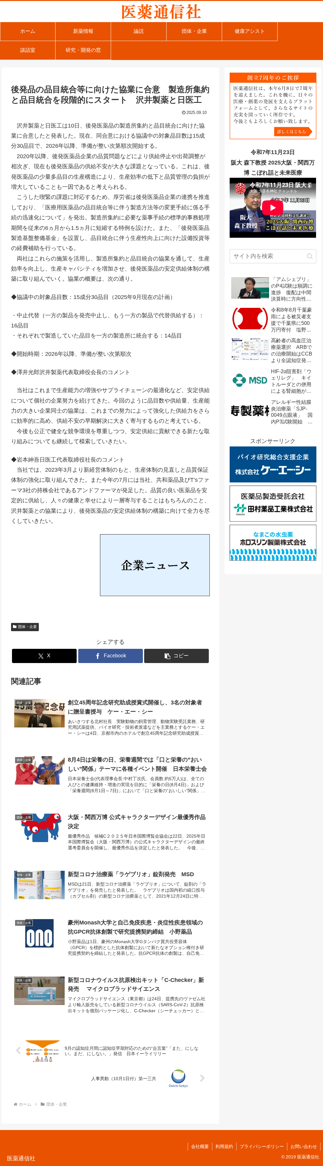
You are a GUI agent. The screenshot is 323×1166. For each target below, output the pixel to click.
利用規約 (224, 1146)
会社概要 (200, 1146)
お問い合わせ (304, 1146)
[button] (176, 656)
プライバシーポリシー (262, 1146)
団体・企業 (27, 627)
